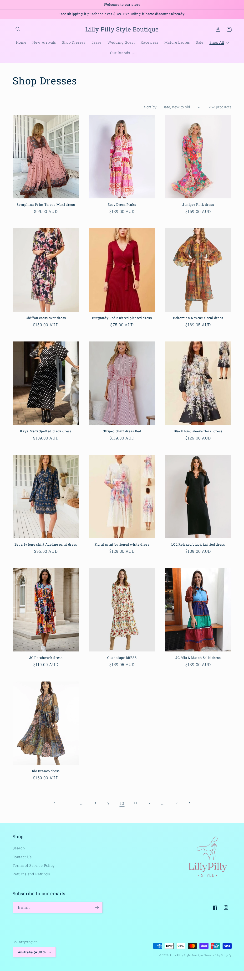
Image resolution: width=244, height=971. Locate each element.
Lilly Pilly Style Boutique (186, 955)
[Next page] (189, 803)
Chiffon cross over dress (46, 318)
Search (19, 848)
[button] (18, 29)
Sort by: (150, 107)
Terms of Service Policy (34, 865)
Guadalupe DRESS (122, 658)
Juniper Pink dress (198, 205)
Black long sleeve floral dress (198, 431)
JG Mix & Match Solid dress (198, 658)
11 (135, 803)
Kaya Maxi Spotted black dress (45, 431)
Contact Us (22, 857)
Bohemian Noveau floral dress (198, 318)
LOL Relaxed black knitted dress (198, 544)
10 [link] (122, 803)
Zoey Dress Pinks (122, 205)
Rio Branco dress (46, 771)
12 (149, 803)
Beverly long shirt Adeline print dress (46, 544)
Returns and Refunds (31, 874)
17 (176, 803)
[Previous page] (54, 803)
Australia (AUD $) (32, 952)
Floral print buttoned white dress (122, 544)
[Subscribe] (96, 907)
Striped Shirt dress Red (122, 431)
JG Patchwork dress (45, 658)
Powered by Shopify (217, 955)
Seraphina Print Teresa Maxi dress (46, 205)
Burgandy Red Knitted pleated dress (122, 318)
